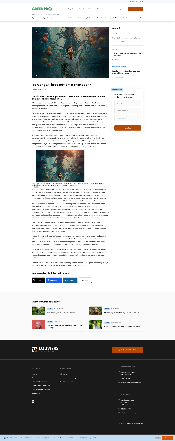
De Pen (34, 89)
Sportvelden (127, 18)
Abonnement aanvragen (69, 378)
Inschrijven (127, 128)
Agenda (121, 9)
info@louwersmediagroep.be (131, 413)
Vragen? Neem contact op (126, 350)
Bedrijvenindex (136, 9)
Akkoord (167, 438)
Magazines (71, 9)
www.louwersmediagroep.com (132, 423)
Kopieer (85, 280)
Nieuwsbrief (111, 9)
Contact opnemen (66, 382)
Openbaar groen (49, 18)
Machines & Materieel (67, 18)
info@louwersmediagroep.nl (131, 383)
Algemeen (36, 18)
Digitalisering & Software (110, 18)
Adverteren (100, 9)
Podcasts (81, 9)
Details (158, 438)
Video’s (91, 9)
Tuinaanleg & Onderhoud (88, 18)
